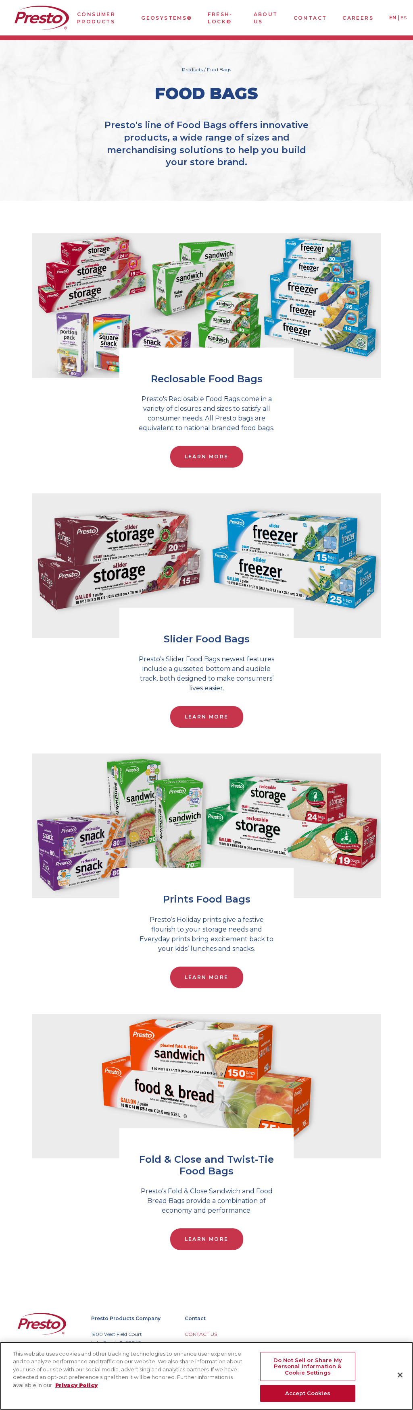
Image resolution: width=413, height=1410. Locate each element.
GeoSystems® (166, 18)
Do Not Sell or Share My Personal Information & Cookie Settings (307, 1366)
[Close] (400, 1375)
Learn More (207, 456)
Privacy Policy (76, 1385)
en (392, 17)
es (403, 17)
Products (192, 69)
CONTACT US (201, 1334)
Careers (357, 18)
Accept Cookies (307, 1393)
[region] (206, 1376)
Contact (310, 18)
